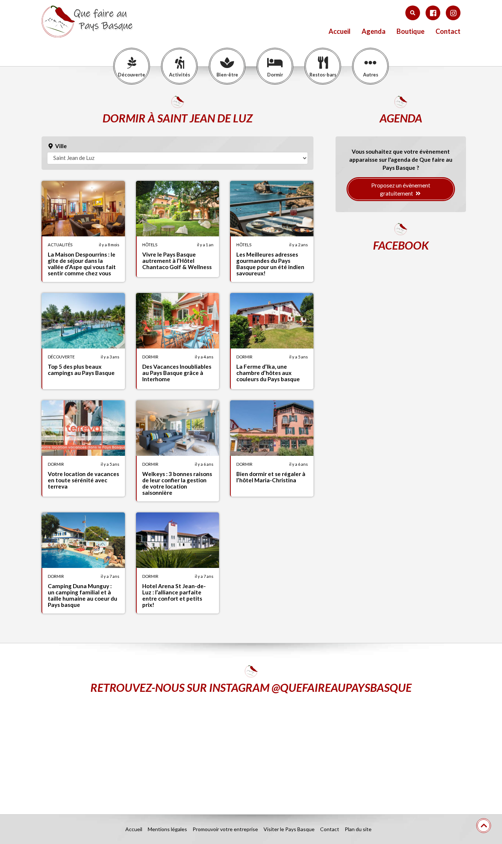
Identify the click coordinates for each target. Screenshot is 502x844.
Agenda (374, 31)
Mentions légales (167, 829)
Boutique (410, 31)
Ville (60, 146)
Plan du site (358, 829)
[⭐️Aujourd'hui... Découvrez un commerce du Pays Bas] (110, 748)
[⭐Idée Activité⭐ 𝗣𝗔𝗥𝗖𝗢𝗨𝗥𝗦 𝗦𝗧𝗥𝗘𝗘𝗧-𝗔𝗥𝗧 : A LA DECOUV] (392, 748)
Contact (447, 31)
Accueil (340, 31)
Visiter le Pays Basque (289, 829)
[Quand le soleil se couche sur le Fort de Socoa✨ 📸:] (251, 748)
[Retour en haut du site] (483, 825)
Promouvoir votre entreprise (225, 829)
